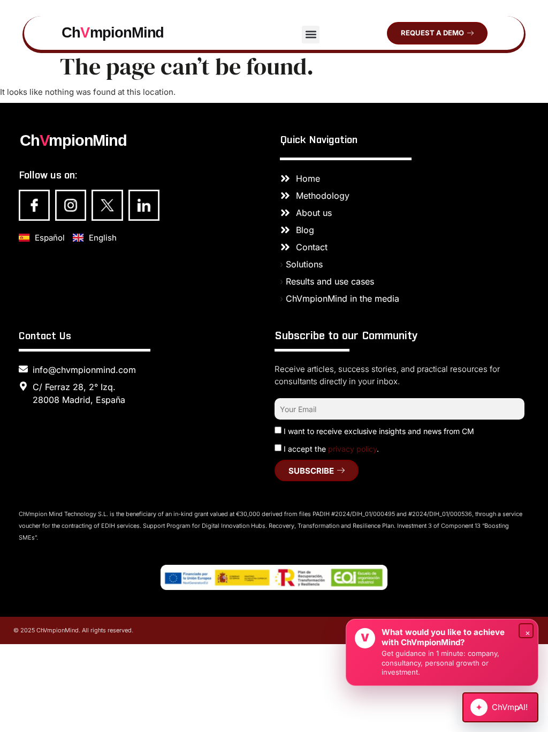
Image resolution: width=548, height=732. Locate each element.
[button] (310, 34)
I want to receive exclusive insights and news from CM (379, 431)
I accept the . (331, 448)
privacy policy (352, 448)
